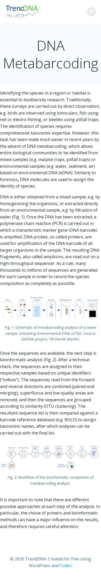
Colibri (66, 565)
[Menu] (91, 11)
